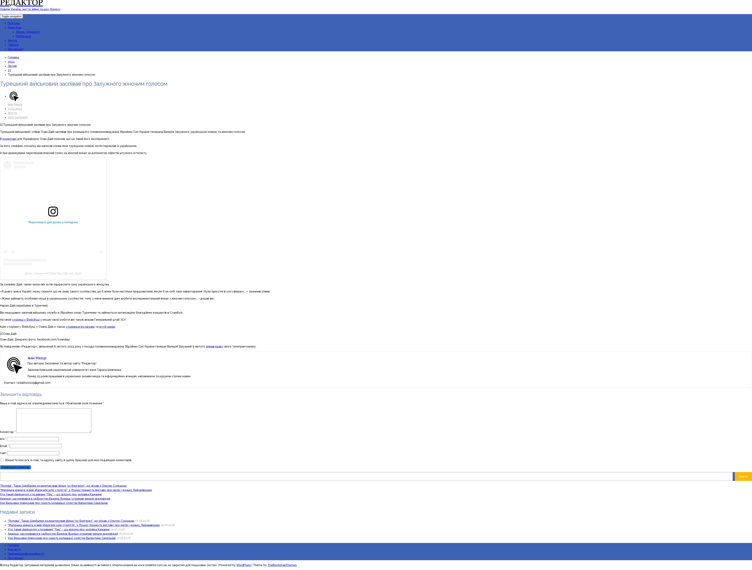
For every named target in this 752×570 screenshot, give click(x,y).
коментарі (9, 138)
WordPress (243, 565)
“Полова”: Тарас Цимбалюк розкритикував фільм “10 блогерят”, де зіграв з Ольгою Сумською (63, 485)
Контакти (14, 549)
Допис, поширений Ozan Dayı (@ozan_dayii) (53, 273)
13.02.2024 (15, 108)
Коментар (7, 431)
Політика (14, 23)
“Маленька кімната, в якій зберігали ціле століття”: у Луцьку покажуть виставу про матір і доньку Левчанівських (76, 490)
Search (743, 476)
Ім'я (3, 439)
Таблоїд (13, 44)
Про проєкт (16, 49)
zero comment (18, 117)
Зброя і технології (28, 31)
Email (4, 446)
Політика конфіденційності (26, 553)
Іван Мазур (15, 104)
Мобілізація (23, 36)
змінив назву (214, 346)
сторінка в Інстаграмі (80, 326)
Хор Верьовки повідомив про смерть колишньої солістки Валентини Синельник (54, 503)
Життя (12, 40)
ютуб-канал (107, 326)
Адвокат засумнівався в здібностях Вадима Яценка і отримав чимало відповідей (55, 498)
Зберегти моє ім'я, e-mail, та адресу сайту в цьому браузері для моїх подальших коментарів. (68, 460)
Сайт (3, 453)
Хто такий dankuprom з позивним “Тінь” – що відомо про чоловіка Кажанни (51, 494)
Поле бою (14, 27)
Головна (13, 545)
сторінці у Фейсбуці (26, 319)
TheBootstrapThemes (282, 565)
